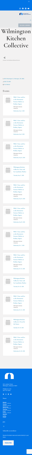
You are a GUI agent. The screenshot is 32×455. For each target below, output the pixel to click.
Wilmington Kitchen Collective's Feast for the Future (19, 322)
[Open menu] (29, 1)
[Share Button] (4, 57)
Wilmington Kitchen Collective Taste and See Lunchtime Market (19, 169)
